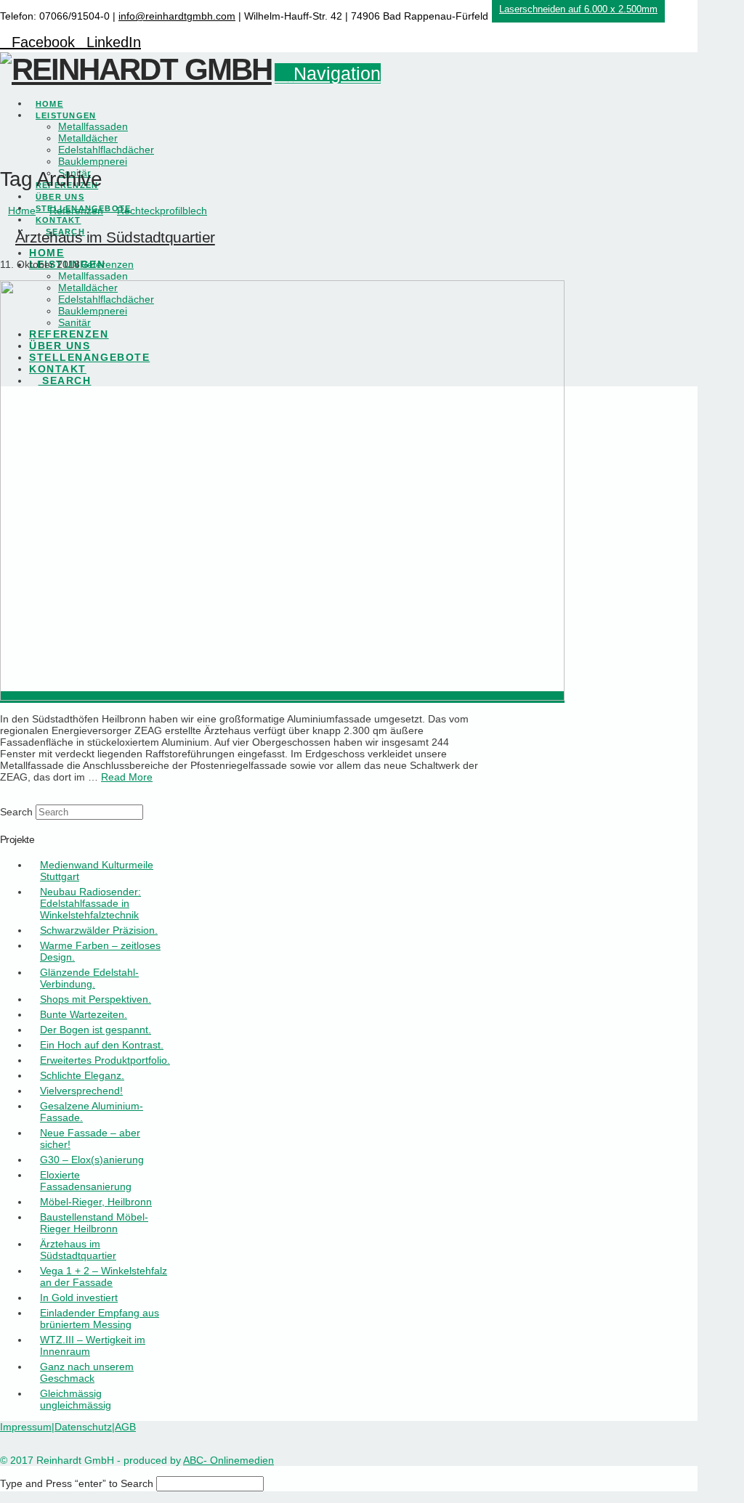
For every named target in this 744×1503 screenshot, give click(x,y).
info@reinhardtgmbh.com (176, 16)
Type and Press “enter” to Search (76, 1483)
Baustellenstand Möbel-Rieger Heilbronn (94, 1222)
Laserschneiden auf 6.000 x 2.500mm (578, 9)
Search (16, 812)
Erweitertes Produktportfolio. (105, 1060)
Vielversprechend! (81, 1090)
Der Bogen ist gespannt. (95, 1029)
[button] (328, 73)
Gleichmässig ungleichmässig (75, 1399)
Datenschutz (83, 1427)
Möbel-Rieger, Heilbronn (96, 1201)
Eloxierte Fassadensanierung (86, 1180)
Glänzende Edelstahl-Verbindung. (89, 978)
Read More (127, 777)
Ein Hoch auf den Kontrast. (101, 1045)
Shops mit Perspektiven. (95, 999)
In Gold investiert (79, 1297)
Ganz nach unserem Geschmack (87, 1372)
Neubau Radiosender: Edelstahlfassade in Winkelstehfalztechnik (90, 903)
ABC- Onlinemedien (228, 1460)
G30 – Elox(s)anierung (92, 1159)
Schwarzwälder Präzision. (99, 930)
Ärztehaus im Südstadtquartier (115, 237)
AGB (125, 1427)
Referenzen (107, 264)
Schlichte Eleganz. (82, 1075)
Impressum (26, 1427)
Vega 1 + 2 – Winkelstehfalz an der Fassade (103, 1276)
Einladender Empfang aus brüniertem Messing (99, 1318)
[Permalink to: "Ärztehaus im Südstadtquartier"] (282, 697)
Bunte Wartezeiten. (83, 1014)
